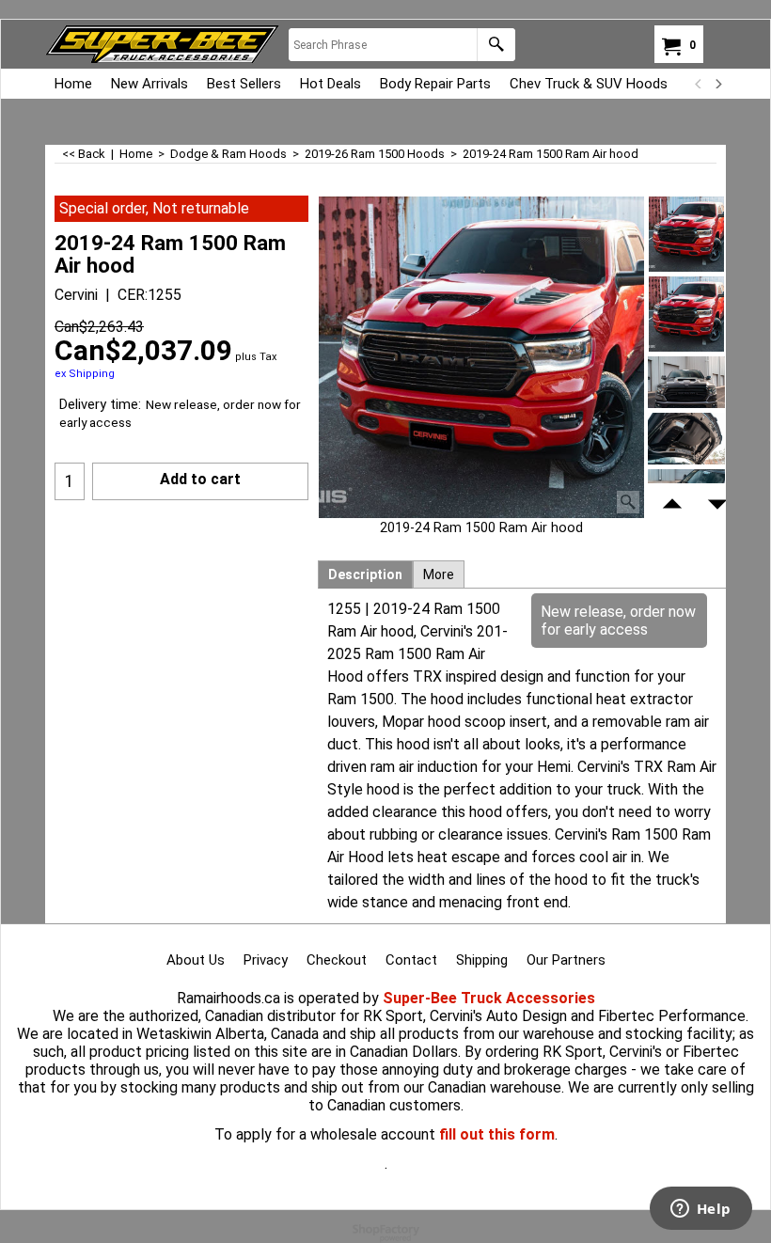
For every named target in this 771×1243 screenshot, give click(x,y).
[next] (717, 83)
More (438, 574)
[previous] (698, 83)
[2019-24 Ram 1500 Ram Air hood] (481, 357)
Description (365, 574)
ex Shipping (85, 374)
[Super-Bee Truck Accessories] (162, 44)
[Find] (496, 44)
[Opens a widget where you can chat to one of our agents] (700, 1210)
